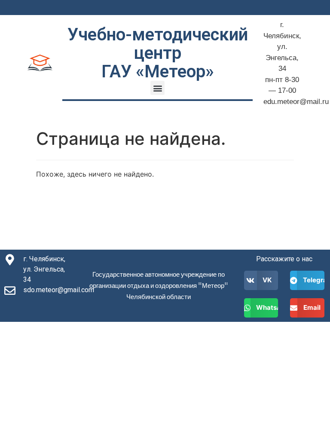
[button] (157, 88)
